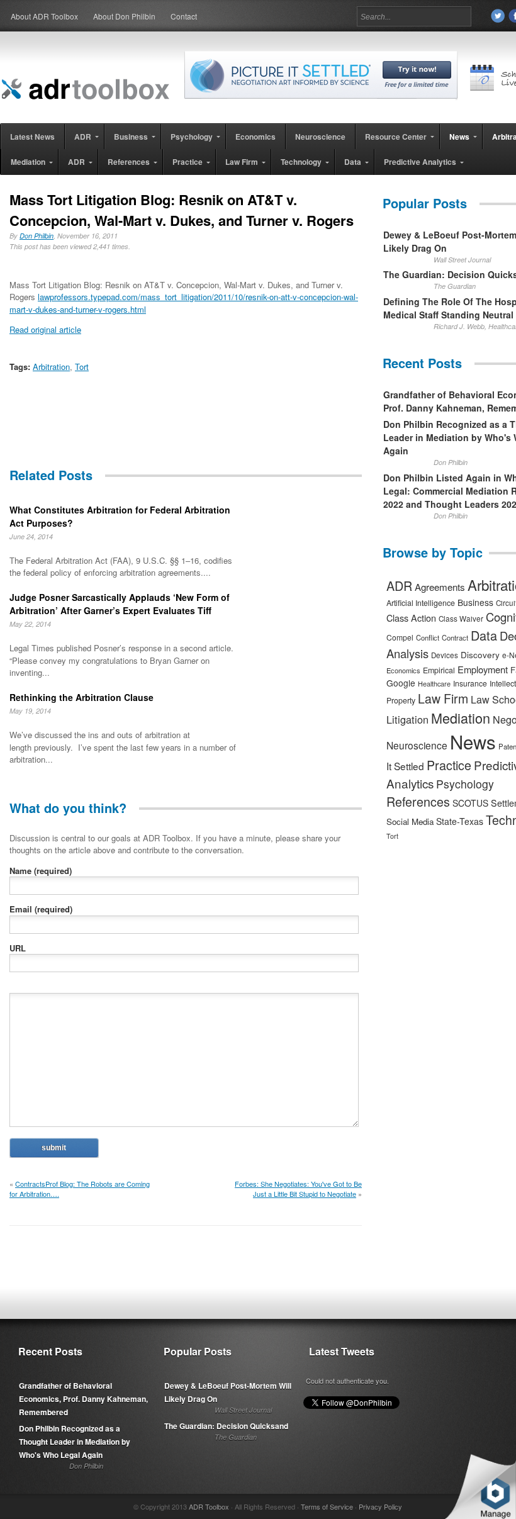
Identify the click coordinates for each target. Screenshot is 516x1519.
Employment (482, 669)
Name (40, 871)
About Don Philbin (124, 16)
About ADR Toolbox (44, 16)
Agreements (440, 586)
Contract (455, 637)
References (418, 801)
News (473, 741)
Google (400, 682)
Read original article (45, 329)
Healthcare (434, 683)
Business (475, 602)
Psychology (465, 784)
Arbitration (51, 367)
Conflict (427, 637)
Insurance (470, 683)
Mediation (460, 717)
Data (484, 635)
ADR (399, 585)
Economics (403, 670)
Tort (82, 367)
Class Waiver (461, 619)
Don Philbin (36, 235)
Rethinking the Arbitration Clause (81, 697)
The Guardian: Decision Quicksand (226, 1426)
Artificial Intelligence (420, 602)
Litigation (407, 719)
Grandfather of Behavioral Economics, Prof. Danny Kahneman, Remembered (83, 1399)
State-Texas (459, 821)
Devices (444, 655)
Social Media (410, 821)
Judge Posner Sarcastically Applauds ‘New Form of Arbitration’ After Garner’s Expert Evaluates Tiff (119, 604)
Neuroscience (416, 745)
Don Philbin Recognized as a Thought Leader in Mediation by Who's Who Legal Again (74, 1441)
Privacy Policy (380, 1506)
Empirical (439, 670)
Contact (184, 16)
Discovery (480, 654)
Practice (449, 765)
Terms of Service (327, 1506)
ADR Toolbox (209, 1506)
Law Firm (443, 698)
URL (17, 948)
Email (40, 909)
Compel (399, 637)
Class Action (411, 617)
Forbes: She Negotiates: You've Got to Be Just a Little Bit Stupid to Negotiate (298, 1189)
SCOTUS (470, 803)
